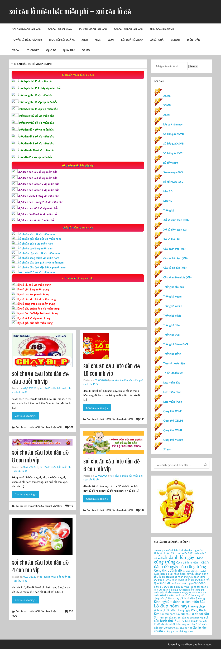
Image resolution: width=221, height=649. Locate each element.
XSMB (84, 39)
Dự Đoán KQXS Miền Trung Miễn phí (174, 579)
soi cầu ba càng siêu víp (190, 617)
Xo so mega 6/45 (173, 172)
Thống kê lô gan (172, 296)
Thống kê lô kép (172, 315)
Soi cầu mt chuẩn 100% (93, 29)
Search (193, 66)
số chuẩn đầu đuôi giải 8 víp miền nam (41, 262)
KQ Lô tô (51, 50)
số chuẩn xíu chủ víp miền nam (36, 234)
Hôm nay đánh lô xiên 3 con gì (186, 598)
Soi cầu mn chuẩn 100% (128, 29)
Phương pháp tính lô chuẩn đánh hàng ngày (179, 608)
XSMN (98, 39)
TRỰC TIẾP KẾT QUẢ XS (62, 39)
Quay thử (69, 50)
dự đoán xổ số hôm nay (187, 595)
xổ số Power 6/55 (173, 181)
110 (71, 505)
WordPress (186, 644)
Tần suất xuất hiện (174, 363)
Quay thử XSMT (172, 430)
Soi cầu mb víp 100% (60, 29)
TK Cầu (16, 50)
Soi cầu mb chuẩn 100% (26, 29)
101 (71, 427)
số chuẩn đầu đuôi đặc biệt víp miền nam (42, 267)
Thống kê (33, 50)
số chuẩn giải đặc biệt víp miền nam (39, 238)
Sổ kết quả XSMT (173, 153)
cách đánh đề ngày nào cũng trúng (181, 564)
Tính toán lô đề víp (162, 29)
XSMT (111, 39)
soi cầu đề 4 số (184, 627)
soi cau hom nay (170, 614)
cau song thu (161, 550)
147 (142, 510)
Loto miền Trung (172, 401)
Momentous (205, 644)
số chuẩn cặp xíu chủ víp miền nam (39, 253)
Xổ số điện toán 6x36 (176, 220)
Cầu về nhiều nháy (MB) (177, 277)
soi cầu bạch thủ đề (187, 621)
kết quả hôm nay (132, 39)
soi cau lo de (189, 613)
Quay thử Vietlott (173, 439)
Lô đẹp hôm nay (170, 605)
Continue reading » (26, 415)
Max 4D (167, 200)
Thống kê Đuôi (171, 334)
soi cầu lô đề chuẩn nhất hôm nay (181, 622)
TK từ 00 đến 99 (173, 373)
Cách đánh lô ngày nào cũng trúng (178, 559)
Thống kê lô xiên (172, 306)
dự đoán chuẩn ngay (182, 583)
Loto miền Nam (172, 392)
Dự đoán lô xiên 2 (168, 589)
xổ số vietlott (170, 162)
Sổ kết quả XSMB (173, 134)
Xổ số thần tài (171, 239)
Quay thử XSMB (172, 411)
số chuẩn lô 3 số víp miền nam (36, 272)
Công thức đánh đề (168, 570)
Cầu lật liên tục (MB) (175, 258)
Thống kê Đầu (171, 325)
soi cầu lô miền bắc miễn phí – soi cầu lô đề (70, 11)
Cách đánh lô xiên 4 (188, 562)
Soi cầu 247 (171, 617)
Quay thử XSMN (173, 420)
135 (71, 611)
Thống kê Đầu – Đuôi (175, 344)
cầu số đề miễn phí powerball (194, 571)
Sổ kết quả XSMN (173, 143)
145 (142, 419)
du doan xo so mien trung (176, 576)
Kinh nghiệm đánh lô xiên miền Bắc (179, 601)
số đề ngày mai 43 (171, 631)
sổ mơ (86, 50)
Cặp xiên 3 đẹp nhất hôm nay (172, 574)
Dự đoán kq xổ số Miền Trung (180, 586)
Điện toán (193, 39)
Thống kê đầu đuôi (174, 286)
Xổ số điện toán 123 (175, 229)
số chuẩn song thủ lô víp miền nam (38, 257)
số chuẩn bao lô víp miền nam (35, 248)
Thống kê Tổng (172, 353)
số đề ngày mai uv (186, 631)
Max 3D (167, 191)
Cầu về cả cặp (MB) (175, 267)
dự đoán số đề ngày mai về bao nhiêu (187, 592)
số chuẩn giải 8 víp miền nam (35, 243)
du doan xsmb (197, 576)
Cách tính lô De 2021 (182, 553)
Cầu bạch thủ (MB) (174, 248)
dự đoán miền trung (189, 589)
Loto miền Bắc (171, 382)
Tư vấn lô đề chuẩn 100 (27, 39)
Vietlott (175, 39)
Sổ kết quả (157, 39)
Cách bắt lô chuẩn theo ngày (183, 550)
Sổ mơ (167, 449)
